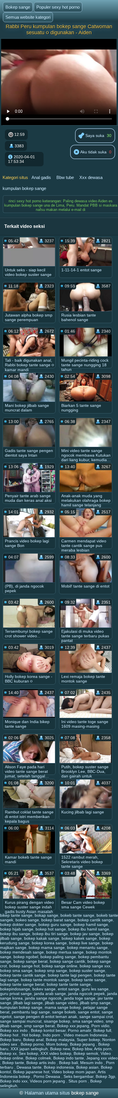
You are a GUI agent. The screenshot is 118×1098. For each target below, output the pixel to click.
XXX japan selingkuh (29, 1048)
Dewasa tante (29, 1067)
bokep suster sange (87, 970)
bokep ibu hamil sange (88, 929)
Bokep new (60, 1048)
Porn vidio (100, 1025)
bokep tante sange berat (22, 984)
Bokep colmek (38, 1058)
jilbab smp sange (95, 1002)
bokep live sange (84, 943)
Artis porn (102, 1048)
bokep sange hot (24, 966)
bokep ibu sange (15, 933)
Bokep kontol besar (48, 1030)
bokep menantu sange (87, 947)
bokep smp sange (51, 970)
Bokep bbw (82, 1048)
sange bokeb (64, 1012)
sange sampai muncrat (21, 1021)
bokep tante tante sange (69, 984)
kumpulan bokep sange (24, 188)
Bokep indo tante (68, 1058)
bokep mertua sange (65, 952)
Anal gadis (41, 177)
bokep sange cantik (67, 961)
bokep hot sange (51, 929)
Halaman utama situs (47, 1093)
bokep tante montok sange (45, 979)
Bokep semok (86, 1053)
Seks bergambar (78, 1076)
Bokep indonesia (59, 1067)
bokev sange (44, 989)
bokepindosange (15, 989)
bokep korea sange (49, 943)
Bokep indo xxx (13, 1081)
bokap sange (46, 915)
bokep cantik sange (95, 920)
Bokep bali (68, 1062)
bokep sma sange (16, 970)
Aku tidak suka (93, 152)
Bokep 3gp (105, 1076)
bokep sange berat (30, 961)
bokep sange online (59, 966)
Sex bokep (28, 1053)
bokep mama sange (47, 947)
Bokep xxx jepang (73, 1025)
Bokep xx (8, 1053)
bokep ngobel (25, 956)
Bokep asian (87, 1067)
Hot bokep (31, 1035)
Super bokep (88, 1039)
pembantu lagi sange (31, 1012)
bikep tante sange (16, 915)
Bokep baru (10, 1039)
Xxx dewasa (91, 177)
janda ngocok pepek (86, 993)
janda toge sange (79, 998)
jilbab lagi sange (28, 1002)
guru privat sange (16, 993)
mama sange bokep (63, 1007)
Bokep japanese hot (31, 1072)
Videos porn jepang (48, 1081)
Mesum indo (92, 1062)
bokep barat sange (58, 920)
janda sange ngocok (43, 998)
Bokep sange (17, 7)
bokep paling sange (58, 956)
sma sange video (87, 1021)
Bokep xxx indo (14, 1030)
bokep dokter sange (18, 924)
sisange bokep (57, 1021)
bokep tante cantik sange (23, 975)
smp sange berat (39, 1025)
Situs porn (78, 1081)
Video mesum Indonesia (86, 1035)
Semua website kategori (27, 17)
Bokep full (102, 1030)
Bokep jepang (83, 1044)
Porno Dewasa (47, 1076)
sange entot (88, 1012)
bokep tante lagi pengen (70, 975)
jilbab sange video (61, 1002)
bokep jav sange (85, 933)
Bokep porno (32, 1044)
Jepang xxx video (102, 1058)
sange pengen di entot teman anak (45, 1016)
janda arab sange (50, 993)
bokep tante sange (88, 979)
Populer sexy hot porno (58, 7)
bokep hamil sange (91, 924)
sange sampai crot (96, 1016)
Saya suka (94, 135)
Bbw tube (65, 177)
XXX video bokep (55, 1053)
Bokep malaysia (60, 1039)
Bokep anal (33, 1039)
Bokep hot (9, 1035)
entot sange (68, 989)
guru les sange (95, 989)
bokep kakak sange (41, 938)
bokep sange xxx (95, 966)
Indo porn (52, 1035)
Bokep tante (13, 1062)
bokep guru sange (54, 924)
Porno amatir (79, 1030)
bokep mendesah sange (22, 952)
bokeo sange (27, 920)
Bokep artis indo (41, 1062)
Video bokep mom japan (74, 1072)
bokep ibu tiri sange (50, 933)
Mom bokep (57, 1044)
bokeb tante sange (77, 915)
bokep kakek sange (79, 938)
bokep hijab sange (16, 929)
